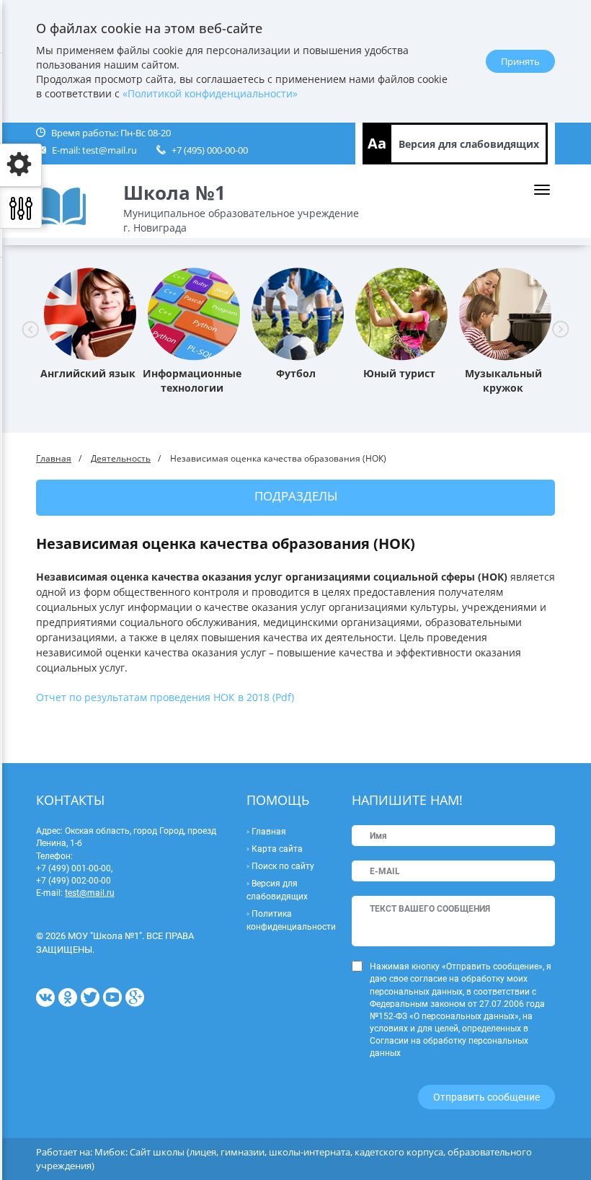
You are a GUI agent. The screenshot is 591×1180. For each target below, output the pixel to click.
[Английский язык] (90, 312)
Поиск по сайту (283, 866)
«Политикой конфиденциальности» (210, 93)
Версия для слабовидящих (469, 144)
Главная (53, 458)
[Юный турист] (401, 312)
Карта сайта (277, 849)
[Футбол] (298, 312)
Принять (520, 61)
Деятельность (121, 458)
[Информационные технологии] (194, 312)
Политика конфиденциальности (291, 920)
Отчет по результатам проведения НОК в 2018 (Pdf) (165, 697)
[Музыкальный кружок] (505, 312)
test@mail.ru (109, 150)
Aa (377, 143)
